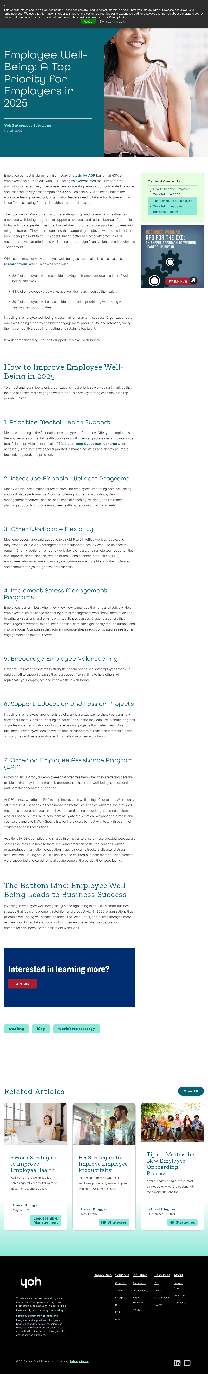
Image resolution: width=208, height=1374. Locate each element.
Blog (156, 1283)
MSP (118, 1319)
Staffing (16, 1028)
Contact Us (180, 1302)
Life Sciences (140, 1290)
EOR (117, 1312)
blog (41, 1028)
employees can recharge (96, 444)
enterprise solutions (45, 1315)
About (178, 1275)
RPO (117, 1304)
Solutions (122, 1275)
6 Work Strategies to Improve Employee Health (33, 1163)
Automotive (139, 1283)
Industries (140, 1275)
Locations (179, 1295)
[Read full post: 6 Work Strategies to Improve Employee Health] (35, 1125)
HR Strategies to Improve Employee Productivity (103, 1163)
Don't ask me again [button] (113, 21)
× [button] (4, 5)
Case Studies (161, 1297)
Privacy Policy (79, 1361)
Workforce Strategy (76, 1028)
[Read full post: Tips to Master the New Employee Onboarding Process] (172, 1123)
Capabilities (103, 1275)
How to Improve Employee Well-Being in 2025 (172, 191)
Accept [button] (88, 21)
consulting (56, 1310)
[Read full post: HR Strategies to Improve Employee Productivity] (104, 1125)
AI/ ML (136, 1309)
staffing (21, 1315)
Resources (162, 1275)
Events (158, 1304)
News (157, 1290)
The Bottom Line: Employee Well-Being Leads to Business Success (172, 206)
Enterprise (121, 1297)
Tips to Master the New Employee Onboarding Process (170, 1163)
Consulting (121, 1283)
